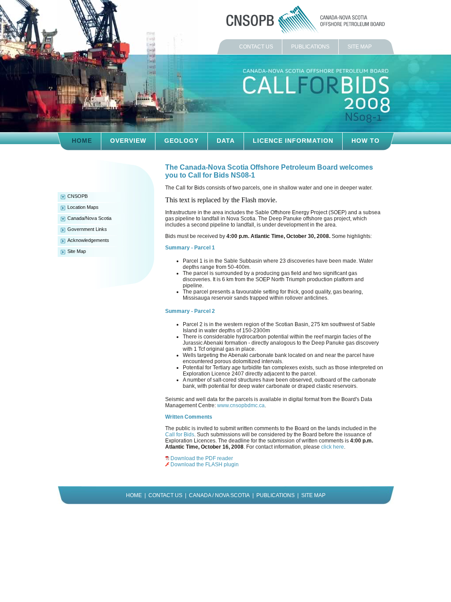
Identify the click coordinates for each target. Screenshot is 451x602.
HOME (82, 140)
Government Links (87, 229)
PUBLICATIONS (310, 47)
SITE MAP (359, 47)
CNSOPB (77, 196)
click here (332, 447)
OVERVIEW (128, 140)
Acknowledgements (88, 240)
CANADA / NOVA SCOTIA (219, 495)
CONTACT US (256, 47)
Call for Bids (179, 434)
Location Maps (83, 207)
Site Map (76, 251)
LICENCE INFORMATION (293, 140)
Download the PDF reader (201, 458)
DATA (226, 140)
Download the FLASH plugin (204, 464)
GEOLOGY (181, 140)
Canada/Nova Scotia (89, 218)
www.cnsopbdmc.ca (241, 405)
